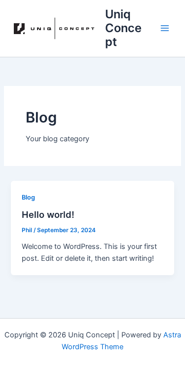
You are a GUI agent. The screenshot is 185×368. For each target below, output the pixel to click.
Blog (28, 197)
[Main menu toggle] (164, 28)
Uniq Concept (123, 28)
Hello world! (48, 214)
